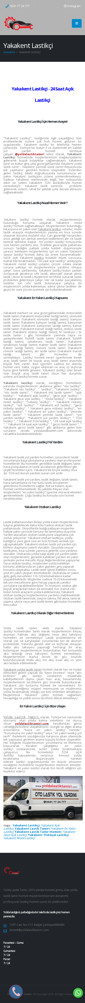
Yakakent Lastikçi (26, 825)
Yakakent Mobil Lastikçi (19, 838)
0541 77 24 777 (20, 6)
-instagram (73, 6)
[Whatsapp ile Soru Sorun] (78, 992)
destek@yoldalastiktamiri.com (29, 930)
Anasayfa (9, 52)
